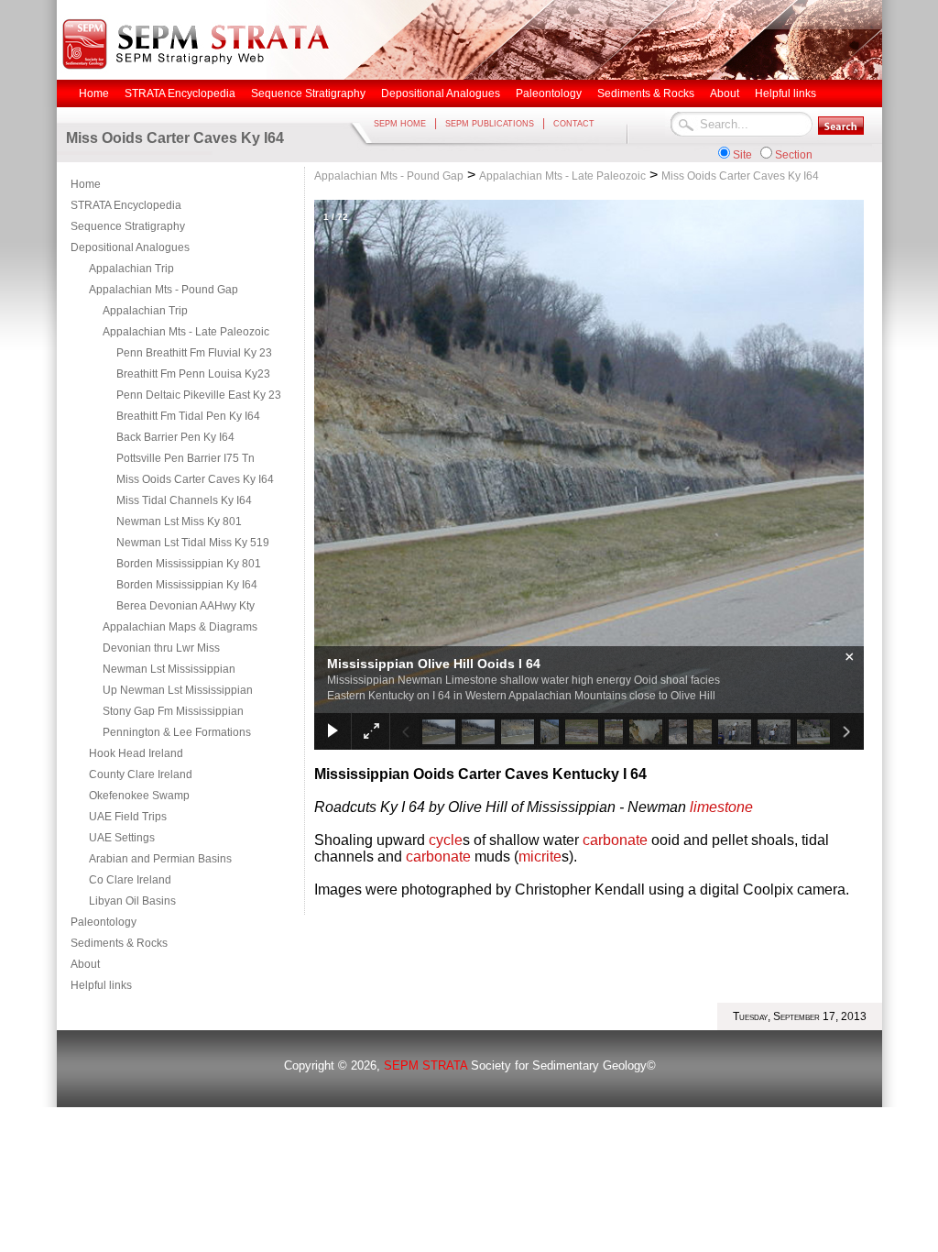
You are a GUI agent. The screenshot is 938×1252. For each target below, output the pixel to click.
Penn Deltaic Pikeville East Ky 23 (198, 395)
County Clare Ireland (140, 774)
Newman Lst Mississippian (169, 669)
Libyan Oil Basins (132, 901)
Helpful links (101, 985)
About (85, 964)
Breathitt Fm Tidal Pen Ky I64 (188, 416)
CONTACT (573, 123)
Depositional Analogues (130, 247)
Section (794, 154)
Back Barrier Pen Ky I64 (175, 437)
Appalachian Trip (131, 268)
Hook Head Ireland (136, 753)
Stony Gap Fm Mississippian (173, 711)
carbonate (615, 840)
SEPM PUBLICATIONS (489, 123)
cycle (446, 840)
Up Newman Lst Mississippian (178, 690)
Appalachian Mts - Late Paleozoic (186, 331)
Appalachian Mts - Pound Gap (163, 289)
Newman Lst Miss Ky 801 (179, 521)
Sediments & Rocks (119, 943)
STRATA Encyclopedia (126, 205)
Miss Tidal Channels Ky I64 (184, 500)
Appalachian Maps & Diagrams (180, 627)
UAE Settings (122, 837)
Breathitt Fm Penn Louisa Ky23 (193, 374)
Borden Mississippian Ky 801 (188, 563)
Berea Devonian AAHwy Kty (185, 605)
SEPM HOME (400, 123)
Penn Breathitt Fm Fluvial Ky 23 (194, 352)
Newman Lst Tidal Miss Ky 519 (192, 542)
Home (86, 184)
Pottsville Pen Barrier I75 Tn (185, 458)
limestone (721, 807)
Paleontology (103, 922)
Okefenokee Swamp (139, 795)
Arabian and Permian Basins (160, 858)
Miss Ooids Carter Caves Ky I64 (195, 479)
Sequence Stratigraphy (128, 226)
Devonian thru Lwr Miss (161, 648)
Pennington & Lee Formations (177, 732)
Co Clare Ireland (130, 879)
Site (742, 154)
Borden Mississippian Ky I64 (186, 584)
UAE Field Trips (128, 816)
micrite (540, 856)
